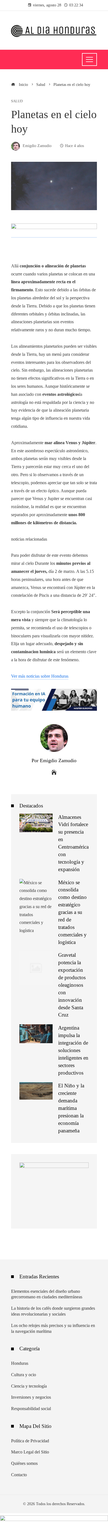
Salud (17, 101)
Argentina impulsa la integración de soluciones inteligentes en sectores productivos (73, 1050)
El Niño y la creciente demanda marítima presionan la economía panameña (71, 1108)
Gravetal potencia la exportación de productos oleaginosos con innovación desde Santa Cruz (72, 985)
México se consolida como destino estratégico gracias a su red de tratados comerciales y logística (72, 912)
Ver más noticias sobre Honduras (39, 676)
